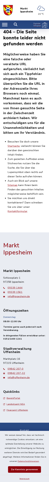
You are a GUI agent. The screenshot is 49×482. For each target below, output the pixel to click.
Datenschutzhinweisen (28, 461)
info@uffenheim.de (19, 377)
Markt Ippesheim (26, 10)
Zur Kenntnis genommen (24, 469)
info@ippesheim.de (19, 296)
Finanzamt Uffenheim (17, 410)
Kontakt (24, 430)
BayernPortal (13, 398)
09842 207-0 (16, 368)
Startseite (14, 146)
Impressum (25, 478)
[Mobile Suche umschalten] (15, 24)
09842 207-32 (16, 373)
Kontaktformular (17, 211)
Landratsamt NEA (16, 404)
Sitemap (13, 185)
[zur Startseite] (8, 10)
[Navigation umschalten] (5, 24)
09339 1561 (15, 292)
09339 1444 (15, 287)
